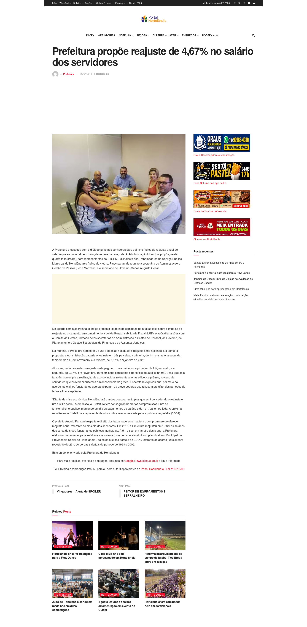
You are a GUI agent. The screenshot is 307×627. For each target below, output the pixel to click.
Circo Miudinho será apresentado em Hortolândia (116, 556)
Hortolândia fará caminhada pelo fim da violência (163, 604)
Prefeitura (68, 73)
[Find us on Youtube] (249, 3)
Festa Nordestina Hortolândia (210, 211)
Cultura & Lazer (103, 2)
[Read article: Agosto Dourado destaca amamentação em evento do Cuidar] (118, 583)
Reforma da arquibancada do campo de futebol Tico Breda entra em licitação (163, 558)
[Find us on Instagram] (244, 3)
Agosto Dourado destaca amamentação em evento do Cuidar (116, 606)
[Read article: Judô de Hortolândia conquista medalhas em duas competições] (72, 583)
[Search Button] (253, 35)
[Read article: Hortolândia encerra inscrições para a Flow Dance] (72, 535)
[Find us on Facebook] (235, 3)
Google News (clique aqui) (141, 461)
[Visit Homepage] (153, 18)
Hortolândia (102, 73)
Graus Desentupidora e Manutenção (214, 155)
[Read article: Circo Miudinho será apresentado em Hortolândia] (118, 535)
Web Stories (65, 2)
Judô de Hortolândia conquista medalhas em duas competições (72, 606)
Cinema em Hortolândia (206, 239)
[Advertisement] (153, 104)
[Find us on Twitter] (239, 3)
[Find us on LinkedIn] (254, 3)
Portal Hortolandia (153, 469)
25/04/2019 (86, 73)
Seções (88, 2)
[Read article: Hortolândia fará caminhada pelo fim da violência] (165, 583)
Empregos (120, 2)
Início (54, 2)
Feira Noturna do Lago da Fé (209, 183)
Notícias (77, 2)
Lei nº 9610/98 (174, 469)
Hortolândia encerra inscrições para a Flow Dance (72, 556)
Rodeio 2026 (135, 2)
